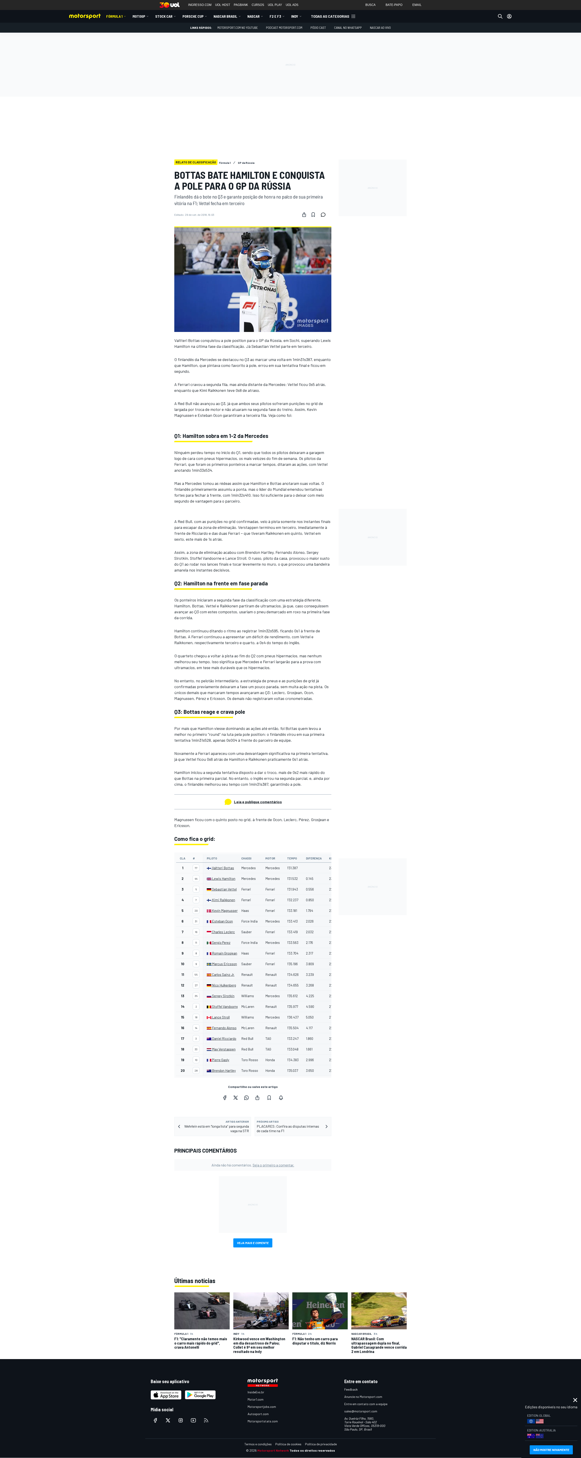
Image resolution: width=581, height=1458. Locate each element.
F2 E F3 (275, 16)
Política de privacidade (321, 1444)
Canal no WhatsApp (348, 27)
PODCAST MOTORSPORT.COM (284, 27)
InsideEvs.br (256, 1392)
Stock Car (163, 16)
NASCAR (253, 16)
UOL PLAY (275, 5)
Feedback (351, 1389)
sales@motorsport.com (360, 1411)
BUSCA (370, 5)
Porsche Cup (193, 16)
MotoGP (139, 16)
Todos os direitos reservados (312, 1450)
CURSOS (258, 5)
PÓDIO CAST (318, 27)
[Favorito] (313, 214)
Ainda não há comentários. (253, 1165)
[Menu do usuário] (509, 16)
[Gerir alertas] (281, 1097)
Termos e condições (258, 1444)
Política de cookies (288, 1444)
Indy (294, 16)
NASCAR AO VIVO (380, 27)
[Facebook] (224, 1097)
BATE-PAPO (394, 5)
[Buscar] (500, 16)
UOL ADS (292, 5)
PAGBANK (241, 5)
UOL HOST (222, 5)
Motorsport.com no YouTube (237, 27)
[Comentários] (324, 214)
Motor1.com (255, 1399)
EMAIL (416, 5)
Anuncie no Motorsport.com (363, 1397)
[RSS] (206, 1420)
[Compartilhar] (304, 214)
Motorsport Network (273, 1450)
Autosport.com (258, 1414)
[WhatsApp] (246, 1097)
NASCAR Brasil (225, 16)
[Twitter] (235, 1097)
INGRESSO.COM (200, 5)
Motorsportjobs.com (262, 1407)
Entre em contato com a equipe (365, 1404)
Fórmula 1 (114, 16)
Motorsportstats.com (263, 1421)
